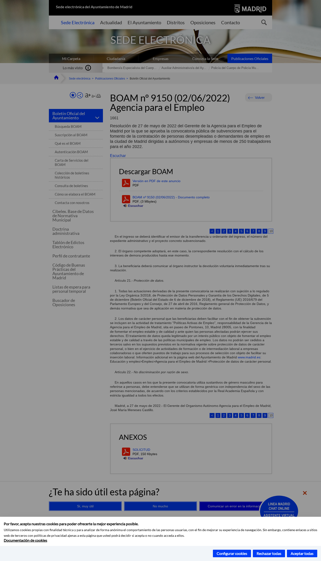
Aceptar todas (302, 553)
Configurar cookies (232, 553)
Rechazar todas (269, 553)
